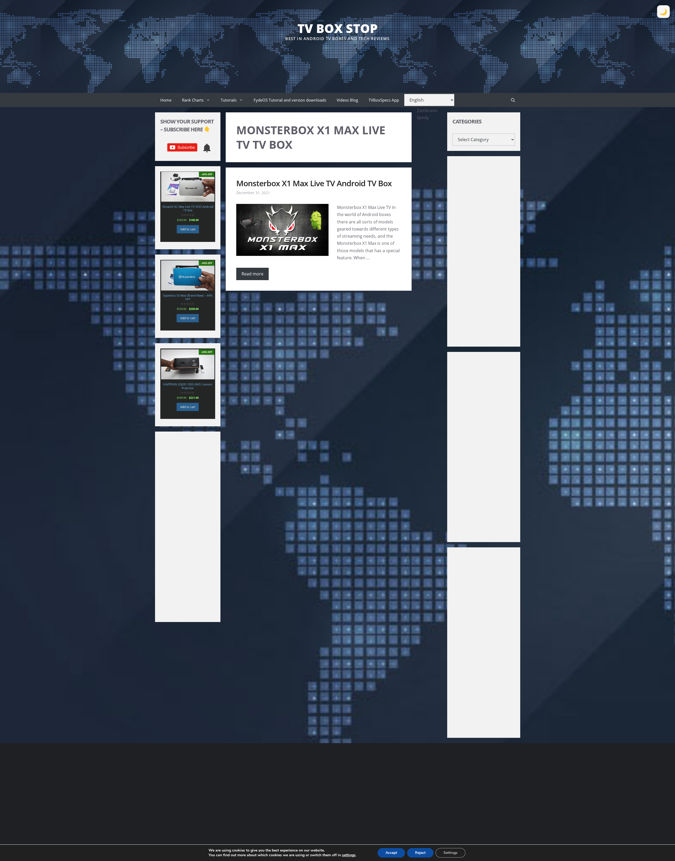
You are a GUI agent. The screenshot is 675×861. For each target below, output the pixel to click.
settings (348, 855)
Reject (420, 852)
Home (165, 100)
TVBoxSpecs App (384, 100)
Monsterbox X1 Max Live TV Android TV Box (314, 183)
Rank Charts (193, 100)
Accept (391, 852)
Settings (450, 852)
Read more (252, 274)
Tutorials (229, 100)
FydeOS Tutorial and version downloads (290, 100)
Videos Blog (347, 100)
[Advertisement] (337, 58)
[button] (513, 100)
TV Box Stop (337, 28)
